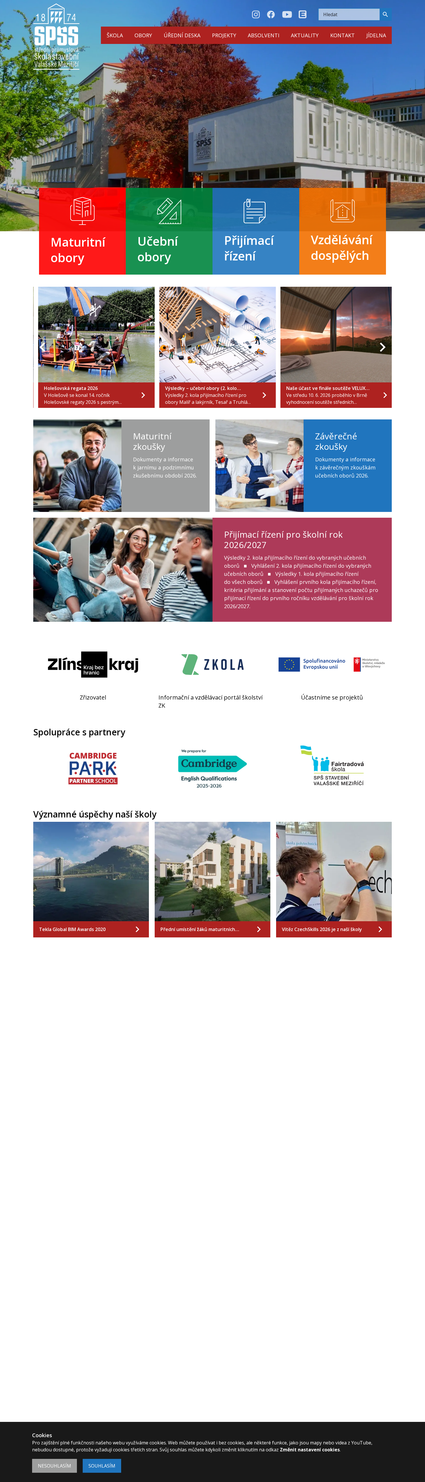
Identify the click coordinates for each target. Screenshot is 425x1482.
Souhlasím (101, 1466)
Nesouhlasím (54, 1466)
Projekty (224, 35)
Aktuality (305, 35)
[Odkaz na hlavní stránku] (56, 36)
